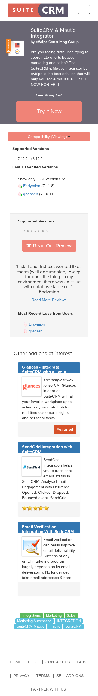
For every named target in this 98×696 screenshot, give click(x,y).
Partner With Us (48, 689)
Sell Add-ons (70, 675)
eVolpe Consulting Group (57, 42)
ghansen (30, 194)
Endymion (31, 186)
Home (15, 662)
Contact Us (57, 662)
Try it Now (49, 111)
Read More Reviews (49, 300)
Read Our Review (52, 245)
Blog (33, 662)
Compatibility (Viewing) (48, 136)
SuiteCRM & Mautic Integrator (53, 33)
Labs (81, 662)
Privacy (21, 675)
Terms (43, 675)
